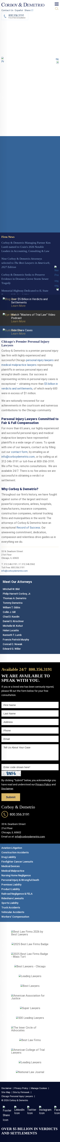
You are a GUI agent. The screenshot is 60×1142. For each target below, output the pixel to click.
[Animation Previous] (2, 60)
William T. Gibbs (11, 607)
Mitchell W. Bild (11, 589)
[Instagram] (45, 1113)
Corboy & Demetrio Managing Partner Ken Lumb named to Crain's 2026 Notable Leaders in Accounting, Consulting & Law (26, 247)
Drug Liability (8, 857)
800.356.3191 (40, 669)
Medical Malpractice (12, 870)
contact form (19, 452)
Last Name (9, 713)
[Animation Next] (57, 60)
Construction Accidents (15, 852)
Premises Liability (11, 884)
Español (19, 10)
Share (27, 10)
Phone (7, 730)
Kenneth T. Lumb (12, 635)
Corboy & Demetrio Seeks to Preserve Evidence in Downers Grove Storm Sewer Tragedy (25, 278)
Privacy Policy (43, 784)
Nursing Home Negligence (16, 875)
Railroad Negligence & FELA (17, 893)
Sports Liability (9, 902)
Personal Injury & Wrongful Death (20, 880)
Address (8, 722)
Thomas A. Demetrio (14, 598)
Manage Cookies (39, 1088)
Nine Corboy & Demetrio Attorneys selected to (25, 263)
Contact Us (7, 10)
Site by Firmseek (21, 1092)
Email (6, 739)
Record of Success (28, 527)
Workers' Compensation (15, 916)
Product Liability (10, 889)
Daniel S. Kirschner (13, 621)
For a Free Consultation (17, 16)
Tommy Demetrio (13, 602)
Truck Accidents (10, 907)
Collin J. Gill (9, 612)
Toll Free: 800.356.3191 (13, 567)
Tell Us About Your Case (16, 747)
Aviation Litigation (11, 847)
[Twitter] (31, 1113)
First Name (9, 705)
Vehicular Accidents (12, 912)
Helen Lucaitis (11, 630)
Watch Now (8, 227)
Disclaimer (7, 788)
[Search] (57, 8)
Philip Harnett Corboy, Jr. (17, 593)
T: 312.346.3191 (9, 564)
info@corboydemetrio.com (18, 456)
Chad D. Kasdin (11, 616)
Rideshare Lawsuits (12, 898)
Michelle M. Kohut (13, 625)
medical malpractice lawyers (18, 365)
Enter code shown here (16, 767)
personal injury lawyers (40, 360)
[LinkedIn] (19, 1113)
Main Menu (57, 4)
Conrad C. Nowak (12, 644)
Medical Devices (10, 866)
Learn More (29, 41)
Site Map (5, 1092)
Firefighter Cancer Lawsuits (17, 861)
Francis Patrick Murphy (16, 639)
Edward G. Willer (12, 648)
